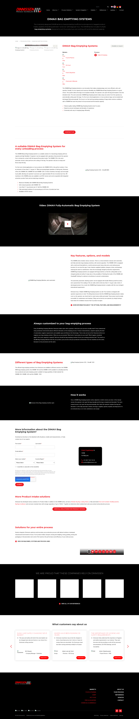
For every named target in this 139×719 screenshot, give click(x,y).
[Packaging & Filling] (110, 551)
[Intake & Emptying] (95, 55)
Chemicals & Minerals (88, 703)
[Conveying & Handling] (96, 551)
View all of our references (70, 603)
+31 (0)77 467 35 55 (89, 460)
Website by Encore (30, 715)
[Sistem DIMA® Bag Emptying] (120, 7)
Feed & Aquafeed (90, 700)
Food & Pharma (91, 692)
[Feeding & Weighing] (100, 551)
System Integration (81, 10)
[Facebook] (116, 710)
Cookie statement (114, 715)
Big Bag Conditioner (20, 504)
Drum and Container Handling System (109, 501)
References (103, 10)
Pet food (93, 697)
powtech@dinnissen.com (90, 462)
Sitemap (121, 715)
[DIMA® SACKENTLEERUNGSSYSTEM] (117, 7)
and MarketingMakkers (40, 715)
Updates (112, 10)
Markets (93, 10)
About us (54, 10)
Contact (121, 10)
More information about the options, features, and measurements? (97, 305)
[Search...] (108, 7)
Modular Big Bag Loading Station (80, 501)
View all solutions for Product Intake (69, 509)
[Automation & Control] (114, 551)
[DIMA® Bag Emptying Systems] (115, 7)
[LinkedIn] (120, 710)
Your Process (119, 692)
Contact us (69, 132)
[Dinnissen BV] (28, 10)
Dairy (94, 695)
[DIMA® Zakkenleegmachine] (112, 7)
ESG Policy (96, 715)
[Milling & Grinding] (107, 551)
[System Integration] (89, 551)
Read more (43, 657)
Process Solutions (67, 10)
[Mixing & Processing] (103, 551)
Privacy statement (104, 715)
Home (48, 10)
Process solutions (25, 41)
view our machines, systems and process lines (34, 541)
